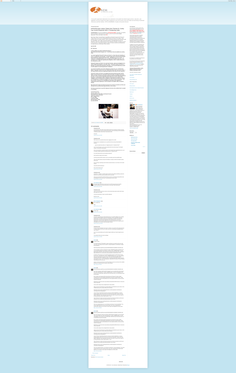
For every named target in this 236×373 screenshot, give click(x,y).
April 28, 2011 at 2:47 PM (98, 169)
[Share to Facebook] (110, 122)
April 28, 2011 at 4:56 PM (98, 197)
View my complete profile (134, 128)
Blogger (128, 365)
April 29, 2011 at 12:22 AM (98, 223)
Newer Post (93, 355)
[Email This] (107, 122)
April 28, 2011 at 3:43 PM (98, 186)
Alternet (131, 96)
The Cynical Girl (133, 140)
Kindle (140, 33)
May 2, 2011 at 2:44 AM (97, 264)
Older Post (124, 355)
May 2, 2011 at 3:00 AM (97, 307)
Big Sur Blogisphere (97, 201)
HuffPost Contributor (133, 100)
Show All (144, 146)
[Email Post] (105, 122)
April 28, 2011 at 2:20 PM (98, 135)
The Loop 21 (132, 83)
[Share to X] (109, 122)
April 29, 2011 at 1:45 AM (98, 236)
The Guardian (132, 77)
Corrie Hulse (133, 145)
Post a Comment (95, 353)
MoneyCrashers (132, 85)
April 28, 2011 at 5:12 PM (98, 212)
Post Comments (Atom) (99, 357)
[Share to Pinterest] (112, 122)
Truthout (131, 94)
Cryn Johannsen (97, 182)
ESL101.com (132, 98)
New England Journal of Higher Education (137, 87)
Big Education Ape (134, 137)
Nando (95, 267)
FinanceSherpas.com (133, 79)
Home (109, 355)
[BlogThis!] (108, 122)
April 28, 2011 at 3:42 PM (98, 179)
